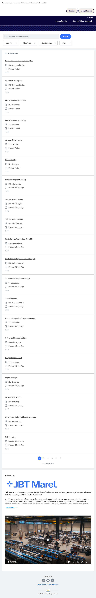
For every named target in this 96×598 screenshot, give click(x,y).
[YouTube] (43, 580)
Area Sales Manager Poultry (15, 120)
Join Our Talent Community (83, 21)
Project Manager (11, 377)
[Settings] (82, 562)
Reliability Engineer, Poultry (15, 180)
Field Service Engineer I (14, 199)
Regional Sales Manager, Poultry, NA (19, 61)
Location (9, 43)
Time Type (27, 43)
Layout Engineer (11, 298)
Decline (72, 11)
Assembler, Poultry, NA (13, 81)
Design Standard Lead (13, 358)
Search (65, 36)
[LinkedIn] (48, 580)
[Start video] (48, 540)
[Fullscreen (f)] (87, 562)
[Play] (8, 562)
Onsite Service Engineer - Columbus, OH (20, 259)
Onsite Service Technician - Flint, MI (18, 239)
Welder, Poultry (10, 160)
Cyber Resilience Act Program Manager (20, 318)
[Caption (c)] (77, 562)
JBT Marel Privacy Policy (48, 584)
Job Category (47, 43)
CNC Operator (10, 437)
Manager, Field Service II (14, 140)
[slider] (68, 562)
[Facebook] (52, 580)
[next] (61, 458)
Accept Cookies (86, 11)
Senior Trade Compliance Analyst (17, 278)
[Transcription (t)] (73, 562)
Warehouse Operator (13, 397)
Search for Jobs (61, 21)
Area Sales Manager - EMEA (15, 100)
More (64, 43)
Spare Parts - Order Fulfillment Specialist (20, 417)
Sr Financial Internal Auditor (15, 338)
